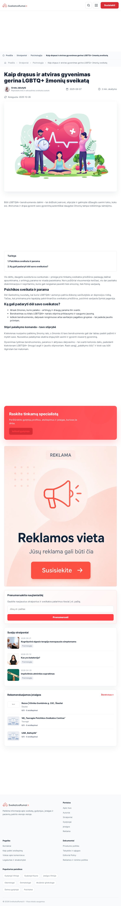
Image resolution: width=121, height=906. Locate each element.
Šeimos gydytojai (12, 889)
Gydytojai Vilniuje (12, 876)
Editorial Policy (69, 855)
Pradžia (11, 63)
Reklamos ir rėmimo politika (75, 860)
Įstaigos (66, 826)
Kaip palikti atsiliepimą (13, 850)
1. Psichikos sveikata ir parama (24, 261)
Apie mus (67, 808)
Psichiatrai (28, 889)
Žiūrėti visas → (107, 695)
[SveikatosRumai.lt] (30, 804)
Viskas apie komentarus (13, 855)
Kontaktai (7, 846)
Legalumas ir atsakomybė (14, 860)
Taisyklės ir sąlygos (71, 850)
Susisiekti (109, 5)
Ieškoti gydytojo (21, 431)
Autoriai (66, 812)
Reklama (66, 831)
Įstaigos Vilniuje (49, 876)
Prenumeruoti (60, 617)
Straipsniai (22, 55)
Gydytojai (67, 822)
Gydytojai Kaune (31, 876)
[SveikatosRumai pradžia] (14, 5)
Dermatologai (25, 883)
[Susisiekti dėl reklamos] (60, 516)
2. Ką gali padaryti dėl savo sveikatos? (28, 266)
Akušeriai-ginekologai (45, 883)
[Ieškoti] (88, 5)
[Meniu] (96, 5)
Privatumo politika (71, 846)
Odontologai (10, 883)
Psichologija (36, 55)
